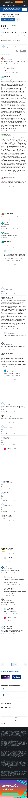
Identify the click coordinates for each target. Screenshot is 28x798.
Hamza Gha (7, 402)
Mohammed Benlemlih (9, 177)
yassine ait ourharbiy (9, 566)
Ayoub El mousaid (8, 222)
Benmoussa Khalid (11, 370)
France (19, 5)
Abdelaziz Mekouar (11, 448)
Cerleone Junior (10, 67)
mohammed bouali (8, 415)
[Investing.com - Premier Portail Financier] (8, 2)
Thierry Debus (10, 608)
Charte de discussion (5, 54)
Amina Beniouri (7, 598)
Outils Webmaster (5, 723)
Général (3, 32)
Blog (2, 715)
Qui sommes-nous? (19, 715)
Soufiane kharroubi (8, 548)
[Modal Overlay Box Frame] (13, 789)
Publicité (17, 717)
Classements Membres (23, 35)
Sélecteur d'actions (11, 5)
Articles (17, 32)
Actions (3, 5)
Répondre (5, 63)
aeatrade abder (10, 588)
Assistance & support (20, 720)
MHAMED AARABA (8, 626)
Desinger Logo (7, 515)
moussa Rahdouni (8, 57)
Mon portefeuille (5, 720)
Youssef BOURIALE (8, 213)
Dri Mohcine (7, 76)
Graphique (10, 32)
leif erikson (6, 287)
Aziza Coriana (10, 250)
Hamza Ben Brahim (8, 297)
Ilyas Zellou (9, 576)
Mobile (2, 717)
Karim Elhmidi (10, 557)
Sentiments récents (12, 35)
